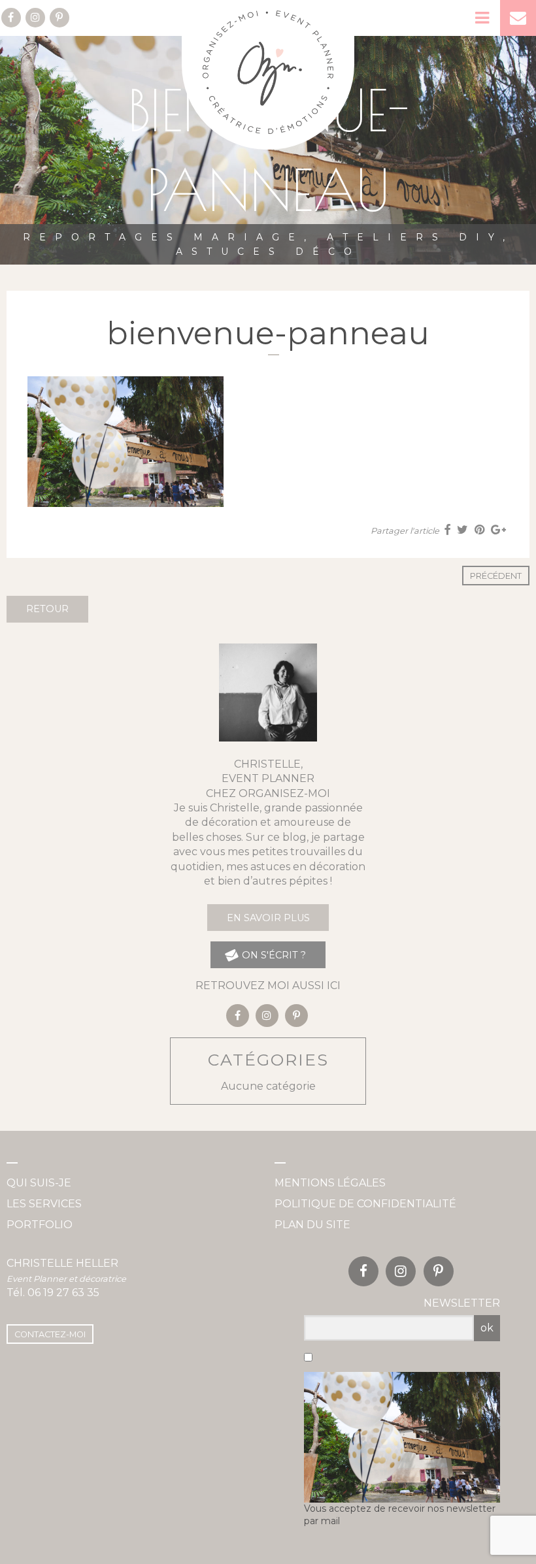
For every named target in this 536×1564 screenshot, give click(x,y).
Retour (47, 609)
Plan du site (312, 1224)
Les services (44, 1203)
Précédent (496, 576)
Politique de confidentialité (365, 1203)
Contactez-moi (50, 1334)
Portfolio (40, 1224)
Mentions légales (330, 1183)
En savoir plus (268, 918)
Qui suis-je (39, 1183)
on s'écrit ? (272, 955)
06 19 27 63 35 (63, 1292)
